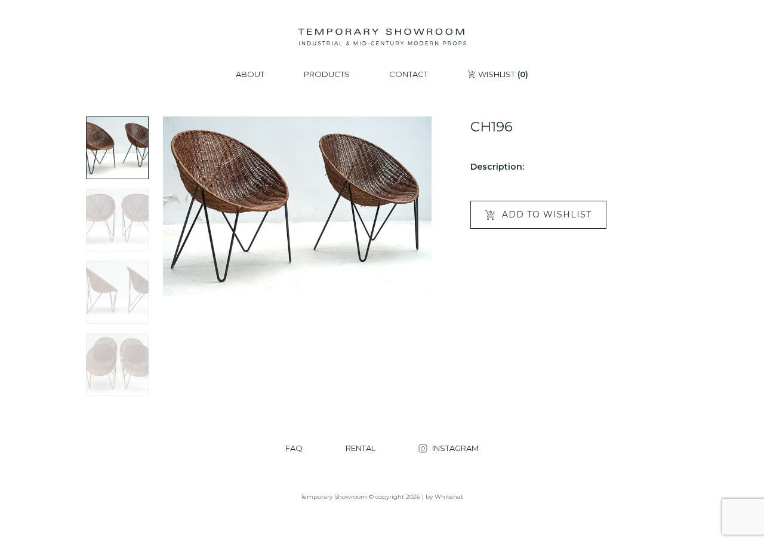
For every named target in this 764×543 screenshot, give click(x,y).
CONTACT (408, 74)
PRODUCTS (327, 74)
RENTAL (360, 448)
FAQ (294, 448)
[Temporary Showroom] (381, 37)
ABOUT (250, 74)
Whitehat (449, 497)
